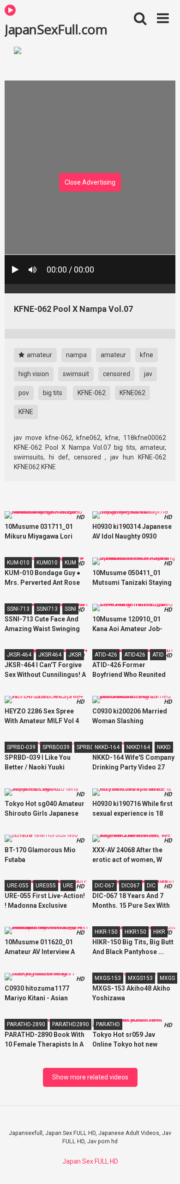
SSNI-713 (18, 609)
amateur (38, 355)
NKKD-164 (107, 747)
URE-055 (18, 885)
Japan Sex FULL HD (90, 1161)
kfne (146, 355)
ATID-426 (106, 654)
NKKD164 (138, 747)
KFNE (25, 411)
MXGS (167, 978)
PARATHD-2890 (26, 1024)
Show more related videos (90, 1077)
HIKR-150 (106, 932)
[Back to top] (162, 1165)
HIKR (159, 932)
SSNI (70, 609)
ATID (158, 654)
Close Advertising (90, 182)
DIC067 (130, 885)
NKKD (164, 747)
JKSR (75, 654)
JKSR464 (49, 654)
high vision (33, 374)
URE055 (46, 885)
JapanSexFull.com (56, 28)
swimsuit (76, 374)
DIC (151, 885)
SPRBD (85, 747)
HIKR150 (135, 932)
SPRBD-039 (21, 747)
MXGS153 (140, 978)
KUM (70, 562)
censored (116, 374)
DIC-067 (104, 885)
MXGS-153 (108, 978)
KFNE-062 (92, 393)
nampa (76, 355)
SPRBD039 (56, 747)
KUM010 (47, 562)
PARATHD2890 (70, 1024)
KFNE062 (132, 393)
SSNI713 (47, 609)
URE (68, 885)
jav (148, 374)
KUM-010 (18, 562)
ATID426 (134, 654)
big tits (52, 393)
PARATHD (108, 1024)
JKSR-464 (19, 654)
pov (23, 393)
